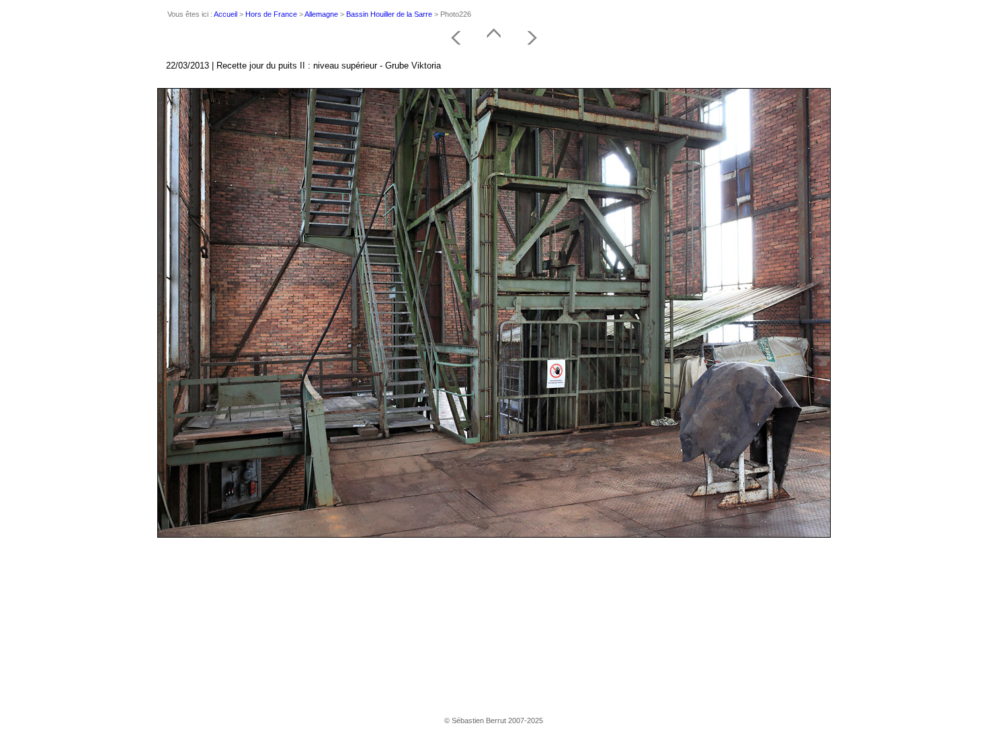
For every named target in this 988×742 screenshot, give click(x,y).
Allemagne (321, 14)
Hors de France (271, 14)
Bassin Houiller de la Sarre (389, 14)
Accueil (225, 14)
